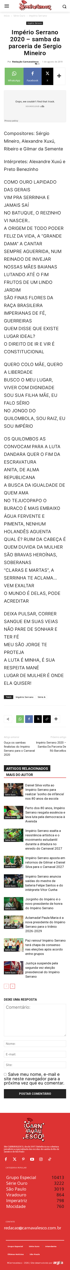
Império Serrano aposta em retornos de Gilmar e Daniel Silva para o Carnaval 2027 (45, 862)
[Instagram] (41, 1159)
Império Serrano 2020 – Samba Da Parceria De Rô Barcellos (51, 746)
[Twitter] (15, 1159)
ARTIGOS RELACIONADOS (27, 769)
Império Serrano (38, 15)
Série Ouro (19, 15)
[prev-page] (6, 986)
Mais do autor (19, 775)
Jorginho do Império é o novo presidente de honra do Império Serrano (43, 903)
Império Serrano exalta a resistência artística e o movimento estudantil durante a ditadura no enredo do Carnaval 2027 (43, 839)
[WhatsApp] (20, 719)
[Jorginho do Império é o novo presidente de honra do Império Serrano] (13, 903)
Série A (41, 697)
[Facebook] (29, 719)
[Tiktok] (50, 1159)
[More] (59, 76)
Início (7, 15)
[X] (38, 719)
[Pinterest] (23, 1159)
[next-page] (12, 986)
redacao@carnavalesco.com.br (32, 1227)
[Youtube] (32, 1159)
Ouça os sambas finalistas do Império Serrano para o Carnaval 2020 (19, 748)
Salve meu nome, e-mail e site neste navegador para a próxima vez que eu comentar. (34, 1078)
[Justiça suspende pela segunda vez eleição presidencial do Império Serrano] (13, 967)
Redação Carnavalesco (25, 61)
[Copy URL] (47, 719)
